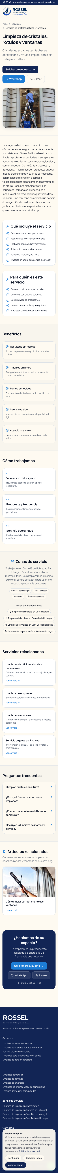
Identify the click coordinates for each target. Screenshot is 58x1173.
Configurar (13, 1157)
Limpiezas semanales (12, 1074)
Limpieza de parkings (12, 1078)
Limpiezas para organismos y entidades (21, 1055)
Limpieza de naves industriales (17, 1043)
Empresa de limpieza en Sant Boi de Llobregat (30, 624)
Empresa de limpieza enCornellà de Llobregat (24, 1109)
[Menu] (54, 11)
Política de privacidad (29, 1151)
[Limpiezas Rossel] (15, 11)
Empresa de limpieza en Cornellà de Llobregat (30, 618)
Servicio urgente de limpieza (16, 1051)
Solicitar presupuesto (18, 69)
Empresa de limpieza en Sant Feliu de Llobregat (30, 631)
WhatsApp (15, 79)
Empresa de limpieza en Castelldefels (30, 611)
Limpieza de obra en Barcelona (17, 1059)
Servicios (16, 23)
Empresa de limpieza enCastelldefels (20, 1105)
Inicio (5, 23)
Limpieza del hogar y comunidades (19, 1090)
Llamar (37, 79)
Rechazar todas (34, 1157)
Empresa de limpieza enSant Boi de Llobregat (24, 1114)
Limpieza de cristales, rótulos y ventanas (22, 1047)
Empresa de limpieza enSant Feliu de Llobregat (25, 1118)
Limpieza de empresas (13, 1082)
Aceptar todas (15, 1164)
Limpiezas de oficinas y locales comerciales (23, 1086)
